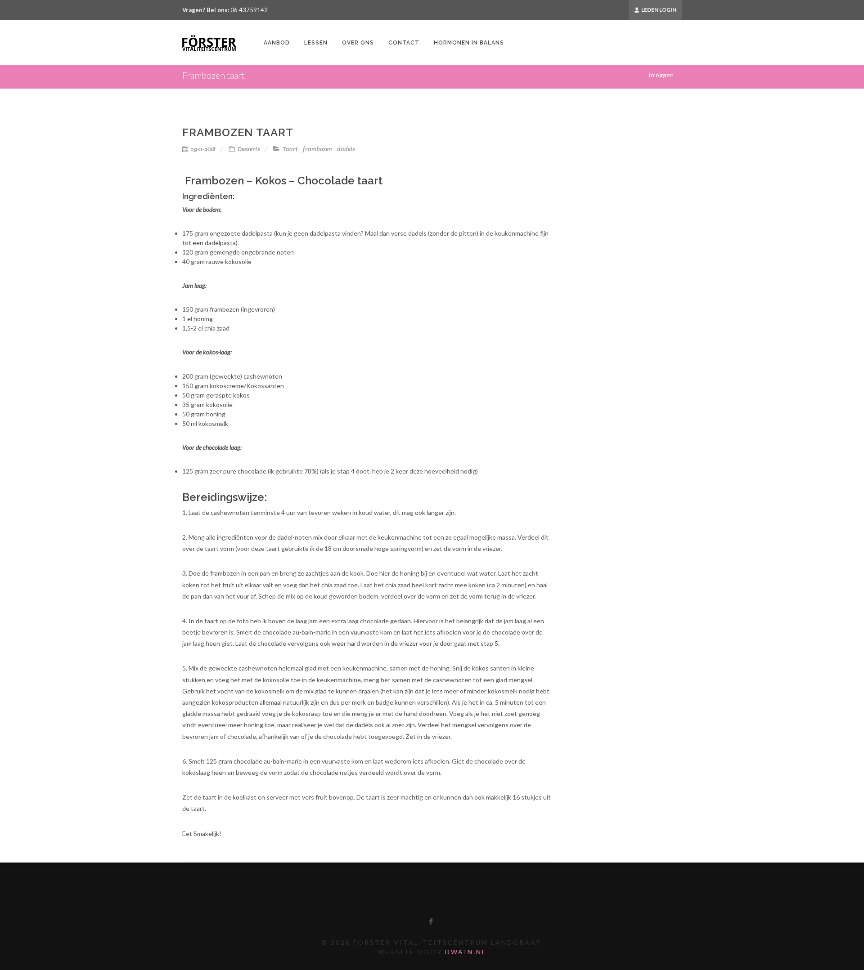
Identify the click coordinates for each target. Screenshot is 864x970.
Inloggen (661, 75)
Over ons (358, 43)
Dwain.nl (465, 952)
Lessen (316, 43)
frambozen (317, 149)
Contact (403, 43)
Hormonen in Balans (469, 43)
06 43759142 (249, 9)
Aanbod (277, 43)
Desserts (249, 149)
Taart (290, 149)
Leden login (658, 9)
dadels (346, 149)
